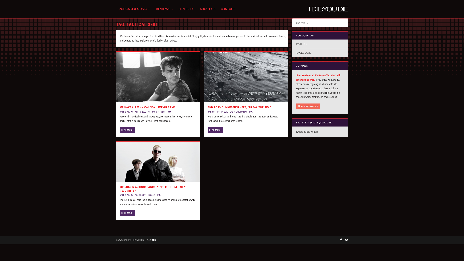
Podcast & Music (133, 9)
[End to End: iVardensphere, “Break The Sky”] (246, 77)
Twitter (301, 43)
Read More (127, 130)
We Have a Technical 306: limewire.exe (147, 107)
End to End (234, 112)
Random (151, 195)
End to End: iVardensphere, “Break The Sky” (239, 107)
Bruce (213, 112)
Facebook (303, 52)
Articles (186, 9)
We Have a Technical (157, 112)
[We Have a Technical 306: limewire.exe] (158, 77)
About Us (207, 9)
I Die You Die (127, 112)
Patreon (318, 88)
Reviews (163, 9)
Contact (228, 9)
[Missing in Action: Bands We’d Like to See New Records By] (158, 162)
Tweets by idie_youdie (307, 131)
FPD (154, 240)
